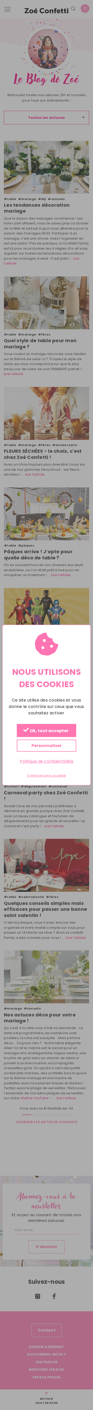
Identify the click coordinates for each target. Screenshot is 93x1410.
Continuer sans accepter (46, 775)
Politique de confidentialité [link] (46, 761)
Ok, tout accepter (48, 731)
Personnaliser (47, 746)
